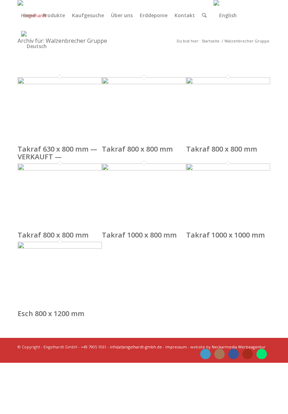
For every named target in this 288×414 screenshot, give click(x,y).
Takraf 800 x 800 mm (137, 149)
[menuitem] (28, 15)
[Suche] (204, 15)
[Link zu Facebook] (233, 354)
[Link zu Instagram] (219, 354)
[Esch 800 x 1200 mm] (60, 247)
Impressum (176, 346)
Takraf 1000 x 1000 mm (225, 235)
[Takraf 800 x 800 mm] (144, 82)
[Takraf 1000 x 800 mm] (144, 169)
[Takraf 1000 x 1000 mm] (228, 169)
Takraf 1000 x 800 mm (139, 235)
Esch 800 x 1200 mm (51, 313)
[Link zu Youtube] (247, 354)
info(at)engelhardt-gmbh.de (136, 346)
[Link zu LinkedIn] (205, 354)
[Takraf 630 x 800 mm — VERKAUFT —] (60, 82)
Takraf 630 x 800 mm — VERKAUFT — (57, 152)
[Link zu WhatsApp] (261, 354)
